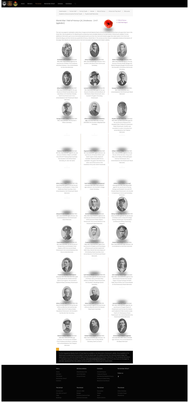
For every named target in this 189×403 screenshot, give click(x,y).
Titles (57, 395)
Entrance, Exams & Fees (83, 395)
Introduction (59, 391)
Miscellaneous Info (82, 372)
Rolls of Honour (101, 11)
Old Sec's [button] (29, 3)
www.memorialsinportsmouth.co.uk (96, 359)
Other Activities (122, 391)
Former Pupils (83, 11)
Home (22, 3)
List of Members (81, 374)
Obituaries (127, 11)
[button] (75, 3)
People (99, 393)
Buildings (58, 397)
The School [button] (38, 3)
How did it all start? (61, 393)
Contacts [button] (60, 3)
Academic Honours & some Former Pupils (70, 14)
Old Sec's (58, 374)
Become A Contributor (103, 380)
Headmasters (62, 11)
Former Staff (72, 11)
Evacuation (100, 391)
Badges (79, 393)
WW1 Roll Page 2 (123, 22)
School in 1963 (80, 391)
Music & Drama (101, 397)
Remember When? (49, 3)
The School (59, 376)
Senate (92, 11)
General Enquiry (101, 372)
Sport (98, 395)
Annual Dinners (81, 376)
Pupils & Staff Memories (91, 14)
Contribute (69, 3)
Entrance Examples (82, 397)
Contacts (58, 380)
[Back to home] (9, 3)
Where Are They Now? (115, 11)
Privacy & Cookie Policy (103, 378)
